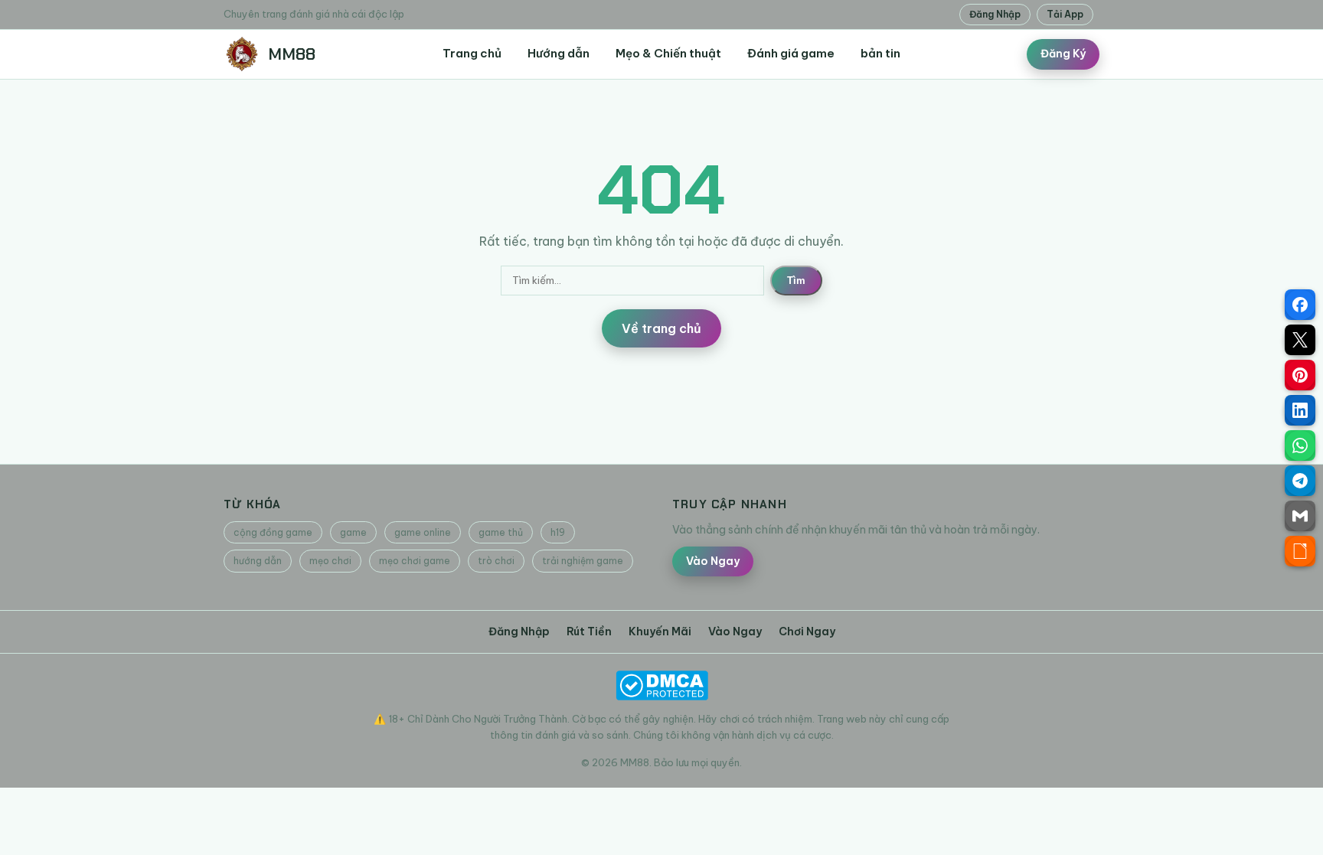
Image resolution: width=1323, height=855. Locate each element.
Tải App (1065, 14)
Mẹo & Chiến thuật (668, 53)
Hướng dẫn (559, 53)
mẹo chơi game (414, 560)
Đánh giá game (791, 53)
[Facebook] (1300, 304)
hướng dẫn (258, 560)
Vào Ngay (713, 561)
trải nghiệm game (582, 560)
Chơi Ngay (807, 631)
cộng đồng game (273, 532)
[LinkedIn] (1300, 410)
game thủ (501, 532)
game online (422, 532)
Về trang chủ (661, 328)
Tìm (796, 280)
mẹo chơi (330, 560)
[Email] (1300, 516)
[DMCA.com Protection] (661, 685)
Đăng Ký (1063, 53)
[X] (1300, 340)
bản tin (880, 53)
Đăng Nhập (995, 14)
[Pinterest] (1300, 375)
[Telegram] (1300, 480)
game (353, 532)
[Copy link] (1300, 551)
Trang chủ (472, 53)
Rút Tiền (589, 631)
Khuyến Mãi (660, 631)
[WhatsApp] (1300, 445)
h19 (557, 532)
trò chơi (496, 560)
